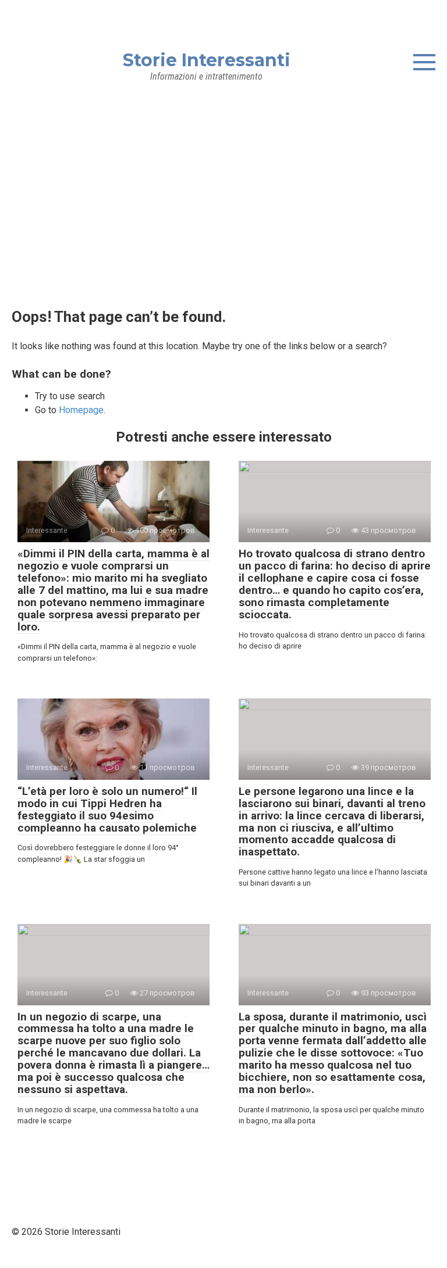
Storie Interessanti (206, 60)
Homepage (81, 409)
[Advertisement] (223, 182)
